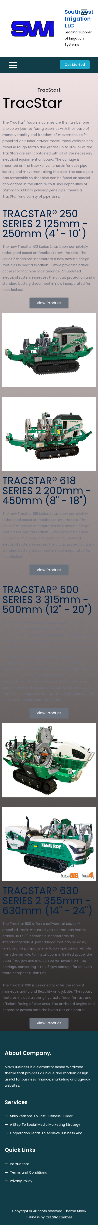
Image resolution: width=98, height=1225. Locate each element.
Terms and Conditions (28, 1172)
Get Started (74, 64)
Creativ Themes (59, 1217)
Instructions (19, 1164)
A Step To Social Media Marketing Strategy (45, 1124)
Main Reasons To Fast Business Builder (41, 1116)
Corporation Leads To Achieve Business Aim (46, 1133)
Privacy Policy (21, 1181)
